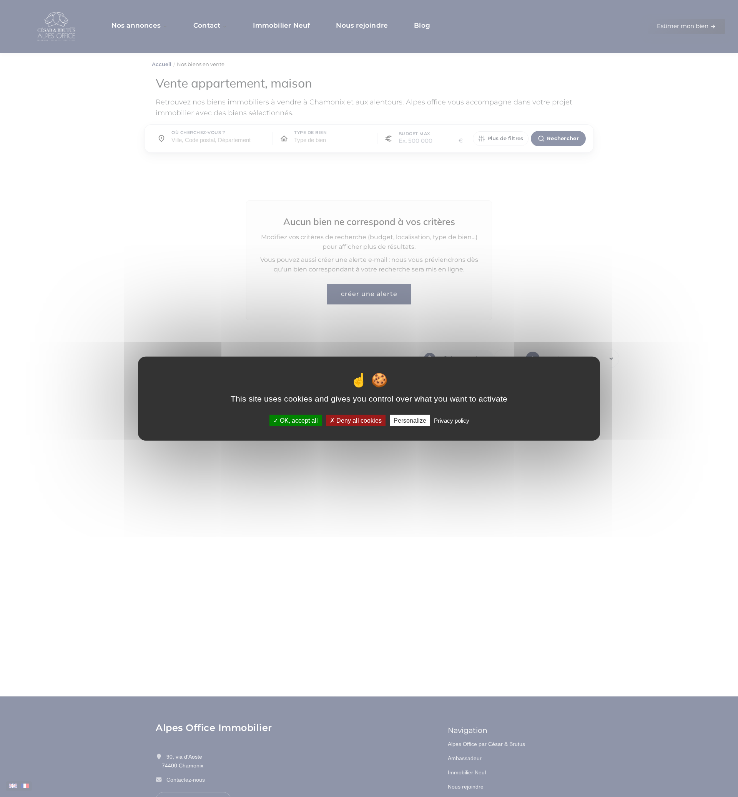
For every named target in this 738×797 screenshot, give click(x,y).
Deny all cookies (358, 420)
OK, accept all (298, 420)
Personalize (410, 420)
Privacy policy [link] (451, 420)
